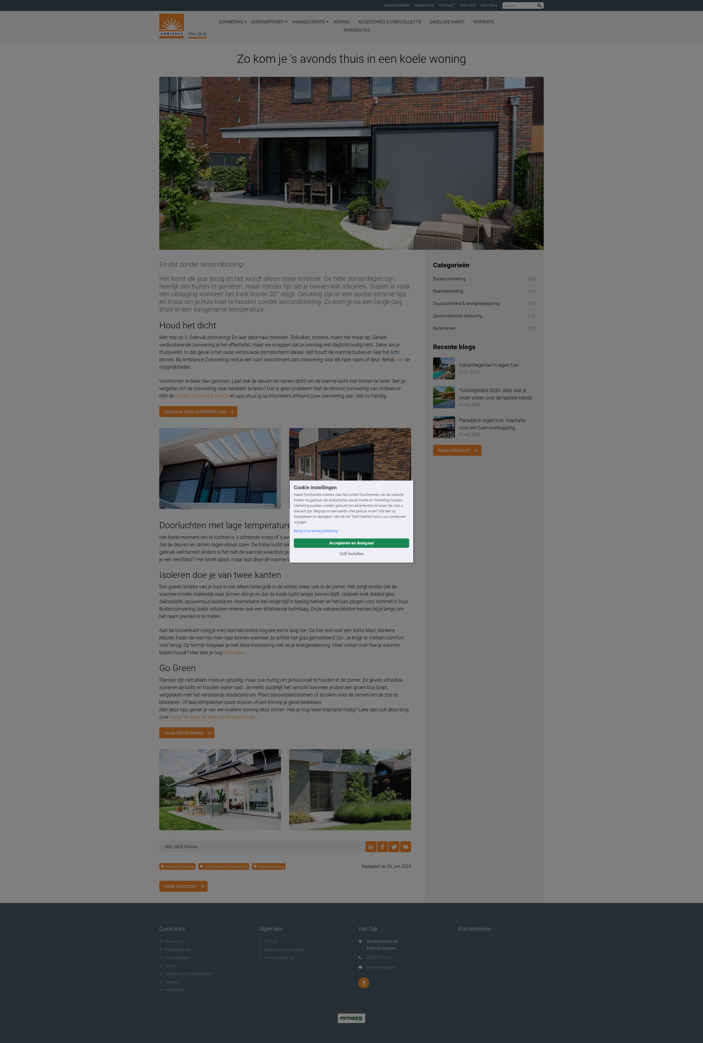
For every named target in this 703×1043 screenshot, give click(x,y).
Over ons (467, 5)
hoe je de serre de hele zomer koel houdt (212, 717)
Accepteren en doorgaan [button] (351, 543)
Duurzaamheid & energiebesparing (466, 303)
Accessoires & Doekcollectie (390, 21)
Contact (446, 5)
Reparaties (424, 5)
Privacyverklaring (279, 957)
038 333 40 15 (379, 957)
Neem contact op (381, 967)
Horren (341, 21)
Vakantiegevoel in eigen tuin (489, 365)
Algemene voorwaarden (284, 949)
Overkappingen (267, 21)
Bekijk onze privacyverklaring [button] (316, 531)
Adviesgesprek (396, 5)
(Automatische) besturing (226, 866)
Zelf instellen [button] (352, 553)
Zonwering (231, 21)
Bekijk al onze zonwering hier (195, 412)
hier (400, 359)
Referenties (357, 30)
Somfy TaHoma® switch (202, 396)
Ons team (489, 5)
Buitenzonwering (179, 866)
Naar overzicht (181, 886)
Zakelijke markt (447, 21)
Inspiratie (483, 21)
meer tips (233, 652)
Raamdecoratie (308, 21)
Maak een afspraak (184, 733)
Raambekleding (271, 866)
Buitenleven (444, 328)
